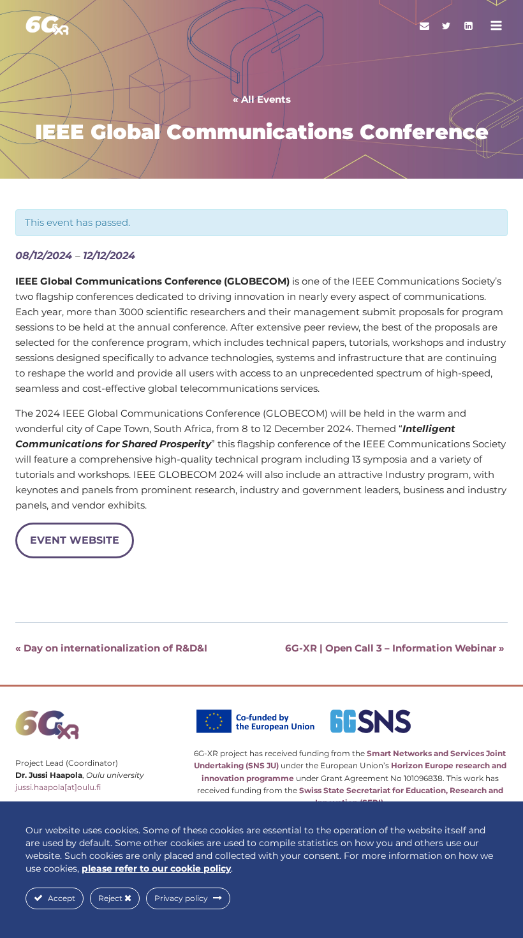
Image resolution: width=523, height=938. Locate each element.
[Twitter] (446, 25)
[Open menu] (496, 25)
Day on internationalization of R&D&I (111, 648)
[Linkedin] (468, 25)
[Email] (424, 25)
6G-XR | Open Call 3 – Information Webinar (395, 648)
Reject (111, 898)
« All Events (262, 99)
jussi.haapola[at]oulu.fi (58, 787)
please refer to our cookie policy (156, 868)
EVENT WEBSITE (74, 540)
